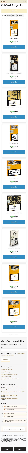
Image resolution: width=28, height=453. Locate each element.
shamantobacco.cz (9, 413)
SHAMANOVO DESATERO (7, 369)
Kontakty (3, 379)
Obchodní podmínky (6, 372)
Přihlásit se (5, 359)
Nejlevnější (9, 15)
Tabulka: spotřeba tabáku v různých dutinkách (13, 388)
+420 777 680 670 (10, 409)
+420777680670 (9, 417)
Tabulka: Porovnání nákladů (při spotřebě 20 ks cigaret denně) (13, 392)
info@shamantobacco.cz (11, 406)
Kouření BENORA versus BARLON (9, 395)
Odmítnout (7, 449)
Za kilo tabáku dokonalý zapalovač (10, 386)
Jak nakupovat (4, 371)
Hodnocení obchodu (6, 376)
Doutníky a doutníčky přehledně (9, 398)
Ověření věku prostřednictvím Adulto (10, 378)
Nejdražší (14, 15)
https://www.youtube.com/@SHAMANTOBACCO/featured (15, 421)
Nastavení (13, 445)
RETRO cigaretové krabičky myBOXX (14, 429)
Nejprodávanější (20, 15)
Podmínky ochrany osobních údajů (9, 374)
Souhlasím (20, 449)
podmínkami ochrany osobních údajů (13, 354)
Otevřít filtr (14, 11)
